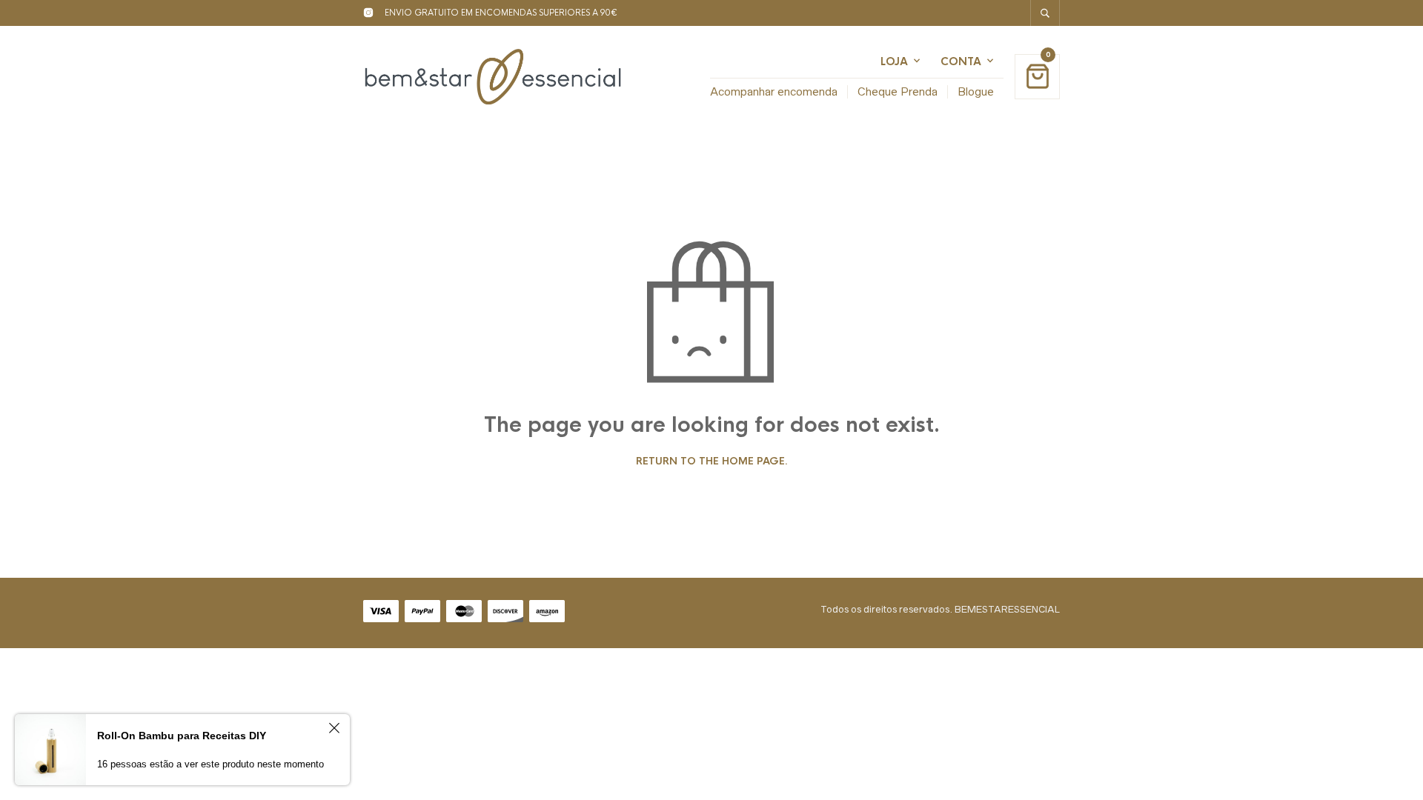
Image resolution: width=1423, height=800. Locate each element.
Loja (894, 61)
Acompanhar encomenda (773, 91)
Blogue (976, 91)
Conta (961, 61)
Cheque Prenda (898, 91)
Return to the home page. (712, 461)
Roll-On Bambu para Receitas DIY (181, 735)
